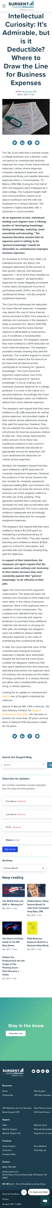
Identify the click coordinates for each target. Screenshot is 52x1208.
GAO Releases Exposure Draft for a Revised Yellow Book (38, 942)
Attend (6, 696)
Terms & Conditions (11, 1194)
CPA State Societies (42, 1095)
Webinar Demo (40, 1125)
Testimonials (7, 1095)
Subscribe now (15, 1033)
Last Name (11, 814)
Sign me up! (10, 849)
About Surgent (8, 1146)
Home (5, 1091)
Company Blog (8, 1154)
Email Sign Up (40, 1150)
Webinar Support (9, 1129)
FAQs (4, 1125)
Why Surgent (39, 1091)
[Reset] (43, 764)
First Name (11, 801)
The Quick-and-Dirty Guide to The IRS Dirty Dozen (12, 942)
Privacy (5, 1199)
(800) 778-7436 (9, 1167)
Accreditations (40, 1146)
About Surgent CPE (10, 1112)
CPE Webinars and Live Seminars (17, 1108)
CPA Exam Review (42, 1112)
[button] (4, 6)
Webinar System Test (11, 1133)
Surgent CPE (31, 91)
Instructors (7, 1150)
